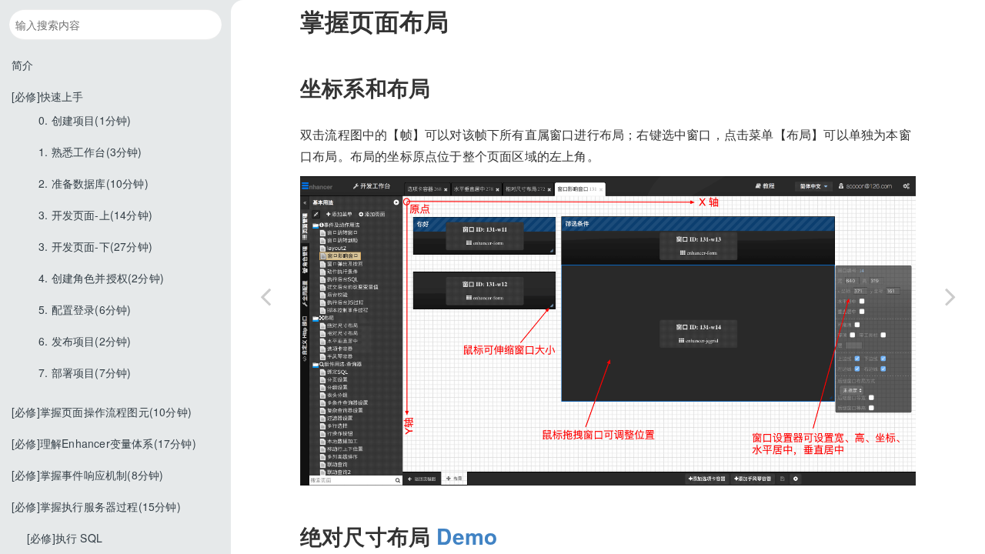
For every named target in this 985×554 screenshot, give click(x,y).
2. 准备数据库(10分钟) (93, 183)
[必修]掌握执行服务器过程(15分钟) (96, 506)
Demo (466, 536)
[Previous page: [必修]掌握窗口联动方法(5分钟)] (265, 296)
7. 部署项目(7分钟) (84, 372)
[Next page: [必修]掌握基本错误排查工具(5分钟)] (950, 296)
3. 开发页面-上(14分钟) (95, 214)
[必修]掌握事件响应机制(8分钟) (87, 474)
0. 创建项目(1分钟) (84, 120)
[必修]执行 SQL (64, 538)
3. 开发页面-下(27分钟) (95, 246)
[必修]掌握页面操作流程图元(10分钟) (102, 411)
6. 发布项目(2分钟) (84, 341)
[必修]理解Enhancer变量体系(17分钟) (104, 443)
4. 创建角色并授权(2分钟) (101, 277)
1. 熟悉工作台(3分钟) (90, 151)
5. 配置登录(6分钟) (84, 309)
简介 (22, 64)
